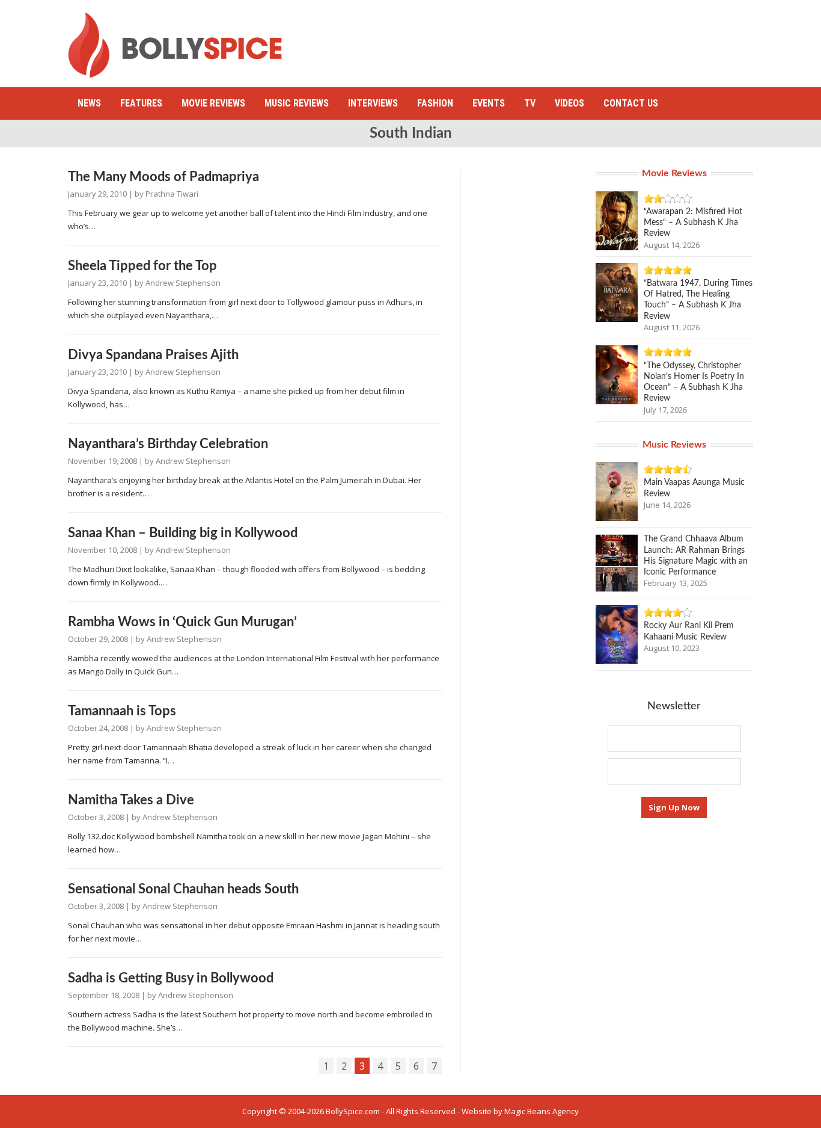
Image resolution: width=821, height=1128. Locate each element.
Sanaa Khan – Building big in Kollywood (183, 533)
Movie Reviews (213, 103)
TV (530, 103)
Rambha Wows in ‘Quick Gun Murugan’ (182, 622)
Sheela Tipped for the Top (142, 266)
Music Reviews (296, 103)
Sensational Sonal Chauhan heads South (183, 889)
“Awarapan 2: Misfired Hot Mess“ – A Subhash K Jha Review (693, 223)
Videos (569, 103)
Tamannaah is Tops (122, 711)
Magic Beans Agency (541, 1111)
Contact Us (630, 103)
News (89, 103)
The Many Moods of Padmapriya (163, 176)
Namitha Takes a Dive (131, 800)
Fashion (435, 103)
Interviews (373, 103)
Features (141, 103)
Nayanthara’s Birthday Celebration (168, 444)
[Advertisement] (534, 39)
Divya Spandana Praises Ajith (153, 355)
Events (488, 103)
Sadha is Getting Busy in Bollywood (170, 978)
